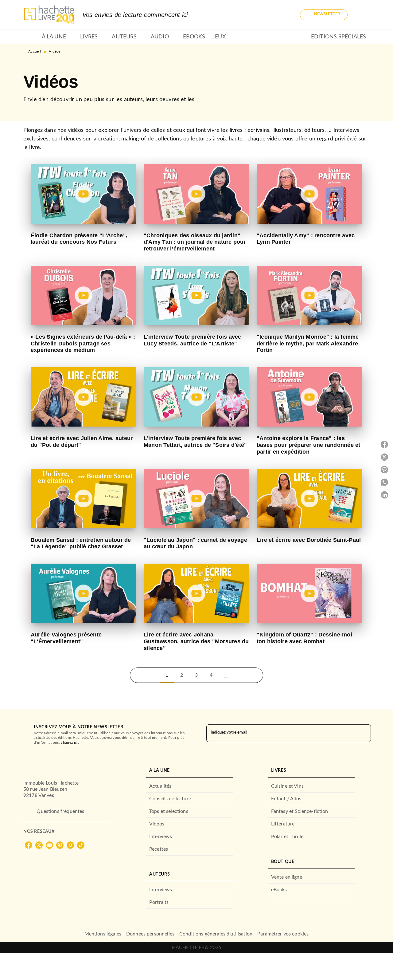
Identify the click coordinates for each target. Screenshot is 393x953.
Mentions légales (102, 933)
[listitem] (28, 845)
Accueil (34, 51)
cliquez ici (69, 742)
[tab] (30, 37)
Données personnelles (150, 933)
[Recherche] (362, 14)
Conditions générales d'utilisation (215, 933)
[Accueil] (49, 14)
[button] (324, 14)
